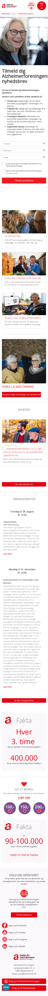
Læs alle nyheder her (24, 484)
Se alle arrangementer (24, 700)
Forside (13, 13)
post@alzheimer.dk (27, 973)
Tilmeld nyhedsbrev (24, 915)
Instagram (17, 939)
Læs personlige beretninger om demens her (21, 394)
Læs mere (7, 553)
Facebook (17, 925)
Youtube (16, 932)
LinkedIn (16, 946)
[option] (24, 41)
